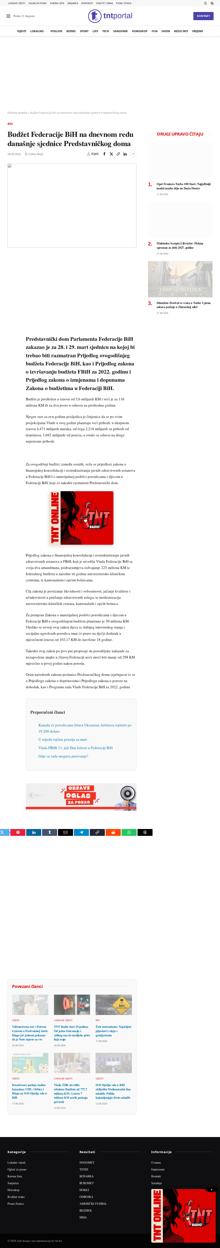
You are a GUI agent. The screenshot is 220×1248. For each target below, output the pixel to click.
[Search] (212, 3)
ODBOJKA (86, 1197)
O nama (156, 1162)
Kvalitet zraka (104, 3)
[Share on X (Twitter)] (111, 154)
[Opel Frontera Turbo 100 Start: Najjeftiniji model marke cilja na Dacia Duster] (180, 160)
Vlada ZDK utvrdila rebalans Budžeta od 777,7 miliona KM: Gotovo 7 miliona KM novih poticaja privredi (71, 1093)
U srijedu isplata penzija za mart (62, 739)
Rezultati (181, 31)
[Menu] (8, 16)
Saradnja (156, 1183)
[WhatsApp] (12, 347)
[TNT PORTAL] (110, 16)
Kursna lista (57, 3)
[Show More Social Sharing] (133, 154)
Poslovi (56, 31)
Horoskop (87, 3)
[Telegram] (12, 337)
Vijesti (21, 31)
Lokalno (37, 31)
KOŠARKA (86, 1176)
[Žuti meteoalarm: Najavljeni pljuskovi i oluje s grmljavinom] (114, 1005)
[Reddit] (12, 327)
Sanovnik (120, 31)
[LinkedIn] (12, 318)
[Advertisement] (110, 74)
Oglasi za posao (37, 3)
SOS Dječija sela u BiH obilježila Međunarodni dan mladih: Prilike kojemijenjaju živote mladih (113, 1091)
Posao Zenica (123, 3)
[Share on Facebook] (104, 154)
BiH (10, 124)
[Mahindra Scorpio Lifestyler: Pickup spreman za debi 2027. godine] (180, 220)
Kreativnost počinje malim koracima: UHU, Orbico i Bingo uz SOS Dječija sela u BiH (29, 1091)
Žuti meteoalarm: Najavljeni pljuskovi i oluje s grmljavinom (113, 1031)
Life (95, 31)
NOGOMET (87, 1162)
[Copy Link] (118, 154)
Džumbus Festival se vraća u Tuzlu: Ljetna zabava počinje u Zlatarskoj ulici (184, 305)
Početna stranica (18, 113)
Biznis (71, 31)
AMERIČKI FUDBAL (93, 1204)
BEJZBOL (85, 1210)
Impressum (158, 1169)
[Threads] (12, 357)
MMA (83, 1217)
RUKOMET (86, 1183)
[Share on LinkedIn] (125, 154)
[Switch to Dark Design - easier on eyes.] (205, 3)
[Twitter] (12, 278)
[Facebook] (12, 268)
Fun (154, 31)
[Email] (12, 298)
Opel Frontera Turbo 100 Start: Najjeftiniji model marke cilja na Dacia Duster (184, 186)
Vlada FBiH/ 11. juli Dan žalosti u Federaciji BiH (75, 747)
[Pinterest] (12, 288)
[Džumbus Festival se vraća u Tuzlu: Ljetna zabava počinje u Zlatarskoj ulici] (180, 279)
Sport (84, 31)
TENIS (83, 1169)
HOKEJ (84, 1190)
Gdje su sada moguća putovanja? (63, 756)
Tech (105, 31)
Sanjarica (72, 3)
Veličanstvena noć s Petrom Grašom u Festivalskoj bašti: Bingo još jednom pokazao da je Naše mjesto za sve (30, 1033)
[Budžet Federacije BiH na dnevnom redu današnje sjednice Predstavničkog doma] (72, 206)
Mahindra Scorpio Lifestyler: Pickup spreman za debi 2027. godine (180, 245)
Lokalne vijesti (16, 3)
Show (166, 31)
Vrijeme (197, 31)
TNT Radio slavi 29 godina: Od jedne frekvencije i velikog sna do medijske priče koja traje (72, 1033)
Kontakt (203, 16)
